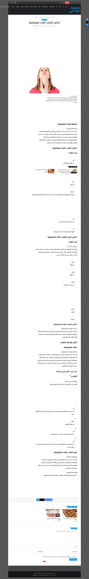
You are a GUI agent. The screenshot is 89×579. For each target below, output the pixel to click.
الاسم (76, 546)
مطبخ (39, 6)
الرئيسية (52, 17)
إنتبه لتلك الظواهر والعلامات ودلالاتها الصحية (53, 519)
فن (63, 6)
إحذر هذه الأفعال (45, 6)
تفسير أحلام (27, 6)
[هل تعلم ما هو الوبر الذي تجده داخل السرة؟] (69, 513)
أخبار (66, 6)
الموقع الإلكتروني (40, 551)
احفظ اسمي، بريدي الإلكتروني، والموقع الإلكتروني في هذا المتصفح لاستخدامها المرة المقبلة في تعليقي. (59, 556)
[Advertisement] (44, 570)
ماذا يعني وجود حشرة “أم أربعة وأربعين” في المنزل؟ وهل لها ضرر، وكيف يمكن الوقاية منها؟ (63, 171)
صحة (60, 6)
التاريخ (22, 6)
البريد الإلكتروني (74, 551)
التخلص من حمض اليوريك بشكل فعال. (41, 170)
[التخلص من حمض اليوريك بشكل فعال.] (51, 171)
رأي (57, 6)
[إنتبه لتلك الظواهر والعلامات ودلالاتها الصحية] (52, 513)
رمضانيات (17, 6)
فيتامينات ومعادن (34, 6)
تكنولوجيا (8, 6)
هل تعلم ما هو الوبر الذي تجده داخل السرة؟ (70, 519)
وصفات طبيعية (52, 6)
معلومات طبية (47, 17)
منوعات (13, 6)
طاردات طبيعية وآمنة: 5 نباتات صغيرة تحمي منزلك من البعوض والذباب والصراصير (50, 2)
